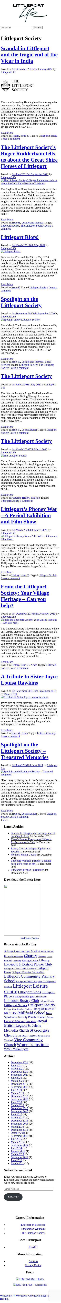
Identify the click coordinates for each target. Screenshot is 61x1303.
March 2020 (17, 1080)
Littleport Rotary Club (21, 1000)
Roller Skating (31, 1021)
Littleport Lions (29, 992)
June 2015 (16, 1138)
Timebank (9, 1040)
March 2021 (17, 1068)
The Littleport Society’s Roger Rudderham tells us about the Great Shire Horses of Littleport (29, 156)
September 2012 (19, 1157)
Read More (7, 132)
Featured (16, 497)
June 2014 (16, 1148)
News (34, 664)
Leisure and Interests (33, 222)
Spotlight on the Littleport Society (21, 302)
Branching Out (17, 956)
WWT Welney (13, 1049)
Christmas (42, 956)
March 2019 (17, 1093)
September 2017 (19, 1111)
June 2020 (16, 1077)
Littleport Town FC (44, 1009)
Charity (30, 955)
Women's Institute (33, 1044)
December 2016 (19, 1120)
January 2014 (18, 1151)
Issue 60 (15, 287)
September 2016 (19, 1123)
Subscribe (13, 1196)
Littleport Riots (41, 997)
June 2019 (16, 1090)
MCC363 (11, 1013)
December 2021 (19, 1062)
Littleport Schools (47, 1001)
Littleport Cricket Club (26, 981)
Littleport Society (48, 135)
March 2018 (17, 1105)
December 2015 (19, 1129)
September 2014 (19, 1145)
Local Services (29, 429)
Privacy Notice (33, 1265)
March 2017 (17, 1117)
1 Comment (26, 500)
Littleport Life (8, 72)
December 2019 (19, 1083)
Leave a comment (10, 138)
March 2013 (17, 1154)
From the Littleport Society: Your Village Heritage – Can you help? (25, 595)
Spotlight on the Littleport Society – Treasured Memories (24, 750)
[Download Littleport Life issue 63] (22, 934)
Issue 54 (15, 733)
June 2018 (16, 1102)
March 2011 (17, 1163)
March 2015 (17, 1142)
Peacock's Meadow (14, 1021)
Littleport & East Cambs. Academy (20, 968)
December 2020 (19, 1071)
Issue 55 (25, 664)
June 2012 (16, 1160)
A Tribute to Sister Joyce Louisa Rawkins (29, 679)
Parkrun (50, 1017)
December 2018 (19, 1096)
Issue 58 (15, 361)
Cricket (49, 956)
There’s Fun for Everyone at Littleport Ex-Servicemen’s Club (31, 841)
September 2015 (19, 1135)
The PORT (22, 1035)
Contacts (33, 1261)
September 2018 (19, 1099)
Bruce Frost (10, 694)
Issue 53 (15, 813)
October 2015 (18, 1132)
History (15, 135)
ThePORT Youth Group (39, 1035)
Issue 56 (35, 497)
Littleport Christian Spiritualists (27, 869)
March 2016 (17, 1126)
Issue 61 (15, 222)
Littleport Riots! (20, 237)
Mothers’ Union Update (23, 854)
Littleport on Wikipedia (33, 1228)
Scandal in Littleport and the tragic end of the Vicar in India (29, 54)
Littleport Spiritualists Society (18, 1009)
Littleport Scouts (15, 1005)
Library (44, 960)
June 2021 (16, 1065)
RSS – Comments (37, 1284)
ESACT (33, 1247)
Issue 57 (15, 429)
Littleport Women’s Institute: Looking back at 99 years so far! (31, 862)
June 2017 (16, 1114)
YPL (26, 1049)
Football (8, 960)
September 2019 (19, 1086)
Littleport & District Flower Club (28, 964)
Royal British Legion (25, 1023)
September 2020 (19, 1074)
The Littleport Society (32, 225)
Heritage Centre (30, 960)
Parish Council (37, 1017)
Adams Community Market (22, 951)
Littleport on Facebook (33, 1224)
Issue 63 (25, 135)
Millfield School (31, 1013)
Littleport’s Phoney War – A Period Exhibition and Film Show (29, 515)
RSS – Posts (37, 1279)
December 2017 (19, 1108)
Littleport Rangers (24, 996)
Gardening (17, 961)
